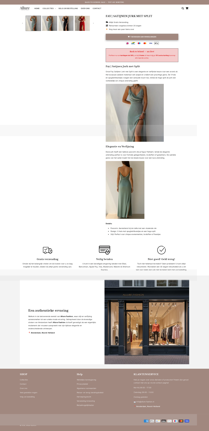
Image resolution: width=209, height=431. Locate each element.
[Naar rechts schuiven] (93, 23)
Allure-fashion (31, 425)
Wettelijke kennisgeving (86, 380)
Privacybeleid (82, 384)
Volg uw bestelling (27, 397)
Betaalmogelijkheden (85, 405)
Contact (23, 384)
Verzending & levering (86, 401)
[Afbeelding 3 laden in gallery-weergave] (66, 23)
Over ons (23, 388)
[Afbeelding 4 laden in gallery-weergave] (82, 23)
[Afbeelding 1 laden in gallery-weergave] (33, 23)
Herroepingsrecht (84, 397)
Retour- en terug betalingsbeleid (90, 392)
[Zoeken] (181, 8)
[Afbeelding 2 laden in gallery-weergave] (49, 23)
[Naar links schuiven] (22, 23)
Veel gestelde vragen (28, 392)
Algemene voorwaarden (86, 388)
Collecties (24, 380)
